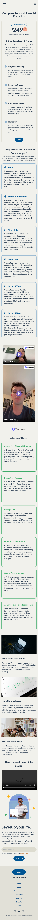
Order (19, 140)
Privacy (19, 898)
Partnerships (19, 891)
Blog (19, 887)
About (19, 883)
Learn (19, 872)
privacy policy (24, 853)
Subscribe (19, 858)
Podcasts (19, 894)
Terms (19, 906)
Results (19, 902)
